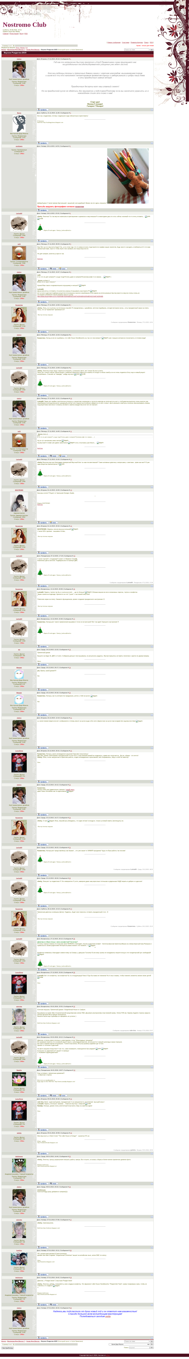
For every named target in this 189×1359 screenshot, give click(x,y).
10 (71, 398)
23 (70, 785)
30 (74, 1006)
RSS (26, 33)
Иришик (22, 47)
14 (71, 526)
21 (71, 718)
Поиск (146, 42)
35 (70, 1156)
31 (74, 1037)
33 (71, 1099)
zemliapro (19, 146)
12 (71, 459)
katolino (19, 1250)
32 (74, 1070)
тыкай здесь (70, 789)
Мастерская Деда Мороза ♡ (16, 49)
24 (70, 817)
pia (19, 649)
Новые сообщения (114, 42)
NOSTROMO (19, 490)
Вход (21, 33)
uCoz (108, 1355)
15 (74, 556)
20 (70, 692)
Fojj (26, 47)
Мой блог (40, 259)
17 (74, 619)
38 (71, 1250)
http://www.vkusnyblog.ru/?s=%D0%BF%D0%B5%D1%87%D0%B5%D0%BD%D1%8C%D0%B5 (70, 296)
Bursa (17, 47)
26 (70, 878)
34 (71, 1133)
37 (71, 1220)
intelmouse (19, 1156)
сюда (108, 1316)
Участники (125, 42)
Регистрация (14, 33)
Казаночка (19, 305)
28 (74, 938)
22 (71, 751)
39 (71, 1277)
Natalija (19, 1070)
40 (71, 1308)
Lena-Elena (19, 751)
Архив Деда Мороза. (33, 49)
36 (70, 1187)
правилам (79, 207)
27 (71, 909)
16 (74, 589)
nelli (19, 244)
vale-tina (19, 1006)
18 (70, 649)
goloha (19, 1133)
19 (70, 667)
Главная (5, 33)
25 (70, 847)
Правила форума (137, 42)
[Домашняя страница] (63, 268)
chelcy (19, 59)
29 (74, 972)
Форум (3, 49)
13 (71, 490)
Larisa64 (19, 213)
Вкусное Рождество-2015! (49, 49)
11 (71, 431)
